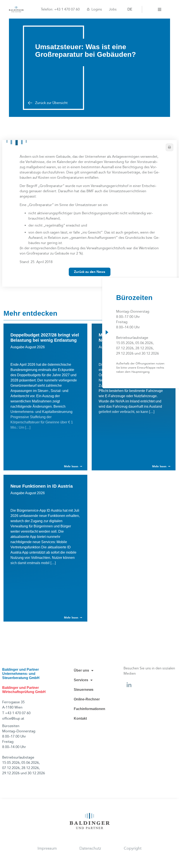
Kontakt (80, 718)
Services (81, 680)
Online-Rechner (87, 699)
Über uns (81, 670)
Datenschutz (90, 848)
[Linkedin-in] (129, 685)
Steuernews (83, 689)
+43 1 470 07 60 (67, 9)
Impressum (47, 848)
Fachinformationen (89, 709)
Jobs (113, 9)
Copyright (132, 848)
